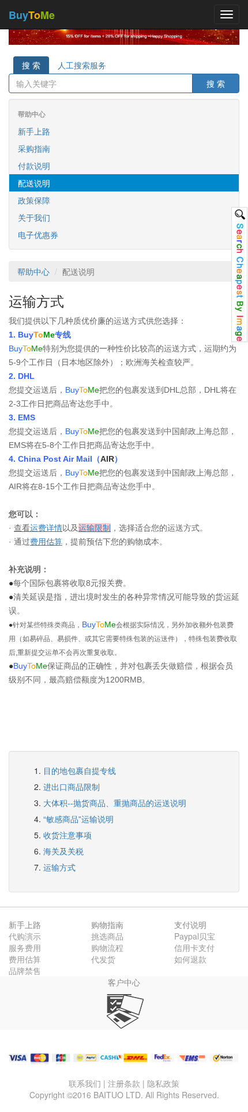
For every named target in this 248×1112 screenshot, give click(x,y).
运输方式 (59, 867)
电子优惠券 (38, 234)
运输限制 (94, 527)
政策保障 (34, 200)
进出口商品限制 (71, 786)
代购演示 (25, 936)
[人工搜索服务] (239, 274)
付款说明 (34, 165)
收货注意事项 (67, 835)
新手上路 (34, 131)
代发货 (103, 959)
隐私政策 (163, 1083)
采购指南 (34, 148)
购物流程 (107, 947)
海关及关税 (63, 851)
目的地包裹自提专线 (79, 770)
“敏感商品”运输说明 (78, 819)
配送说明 (34, 183)
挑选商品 (107, 936)
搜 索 (31, 65)
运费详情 (46, 527)
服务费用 (25, 947)
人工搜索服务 (82, 65)
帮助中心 (33, 271)
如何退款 (190, 959)
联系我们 (85, 1083)
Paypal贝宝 (194, 936)
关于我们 (34, 217)
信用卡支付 (194, 947)
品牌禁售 (25, 970)
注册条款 (124, 1083)
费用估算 (46, 541)
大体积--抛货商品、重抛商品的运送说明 (114, 802)
